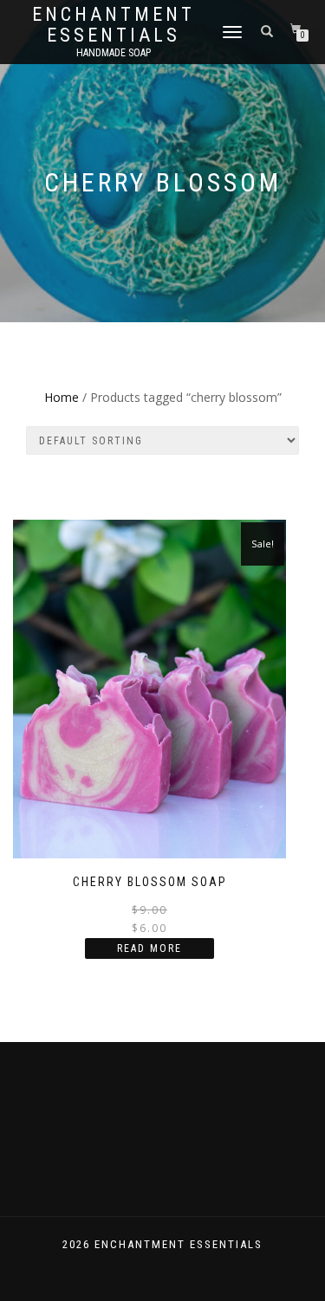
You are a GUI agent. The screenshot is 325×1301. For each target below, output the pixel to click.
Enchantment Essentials (113, 25)
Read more (149, 948)
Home (61, 397)
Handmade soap (113, 53)
